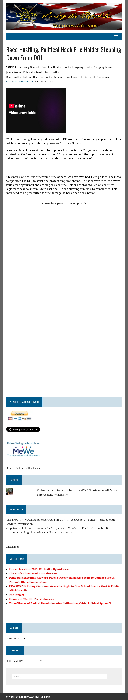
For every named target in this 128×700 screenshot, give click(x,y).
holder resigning (73, 67)
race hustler (51, 72)
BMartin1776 (26, 81)
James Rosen (13, 72)
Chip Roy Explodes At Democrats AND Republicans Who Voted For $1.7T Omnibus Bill (58, 528)
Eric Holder (54, 67)
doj (44, 67)
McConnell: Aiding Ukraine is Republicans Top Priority (39, 532)
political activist (32, 72)
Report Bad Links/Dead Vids (23, 468)
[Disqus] (64, 258)
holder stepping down (99, 67)
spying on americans (97, 77)
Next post (76, 203)
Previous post (54, 203)
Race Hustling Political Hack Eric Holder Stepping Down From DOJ (44, 77)
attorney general (29, 67)
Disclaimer (12, 546)
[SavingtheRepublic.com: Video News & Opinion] (64, 16)
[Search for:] (60, 676)
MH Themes (45, 696)
